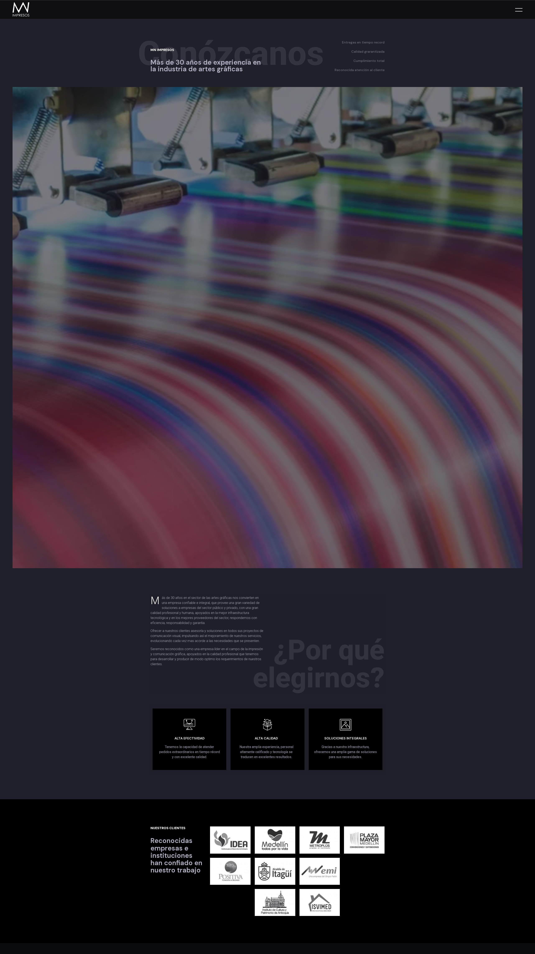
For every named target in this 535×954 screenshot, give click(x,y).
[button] (528, 942)
